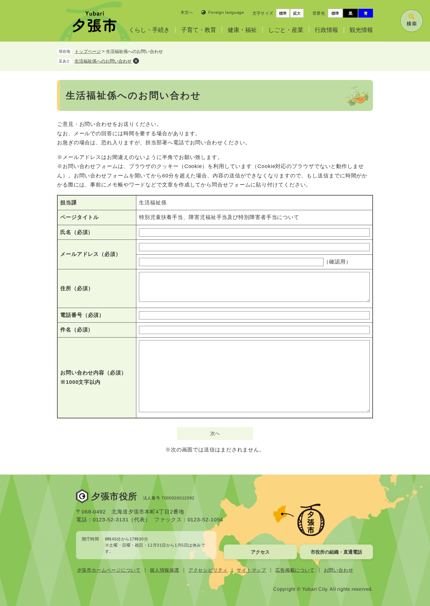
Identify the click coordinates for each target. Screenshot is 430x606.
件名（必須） (76, 330)
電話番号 (82, 315)
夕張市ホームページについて (109, 570)
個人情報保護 (164, 570)
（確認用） (337, 262)
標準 (283, 13)
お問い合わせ (338, 570)
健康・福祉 (242, 30)
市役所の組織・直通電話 (336, 551)
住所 (76, 288)
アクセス (260, 551)
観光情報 (361, 30)
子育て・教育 (198, 30)
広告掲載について (294, 570)
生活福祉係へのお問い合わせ (103, 61)
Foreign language (226, 12)
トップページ (88, 51)
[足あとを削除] (136, 61)
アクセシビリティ (208, 570)
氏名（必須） (76, 232)
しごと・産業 (285, 30)
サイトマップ (251, 570)
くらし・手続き (149, 30)
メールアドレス (90, 254)
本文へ (186, 12)
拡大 (297, 13)
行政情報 (326, 30)
